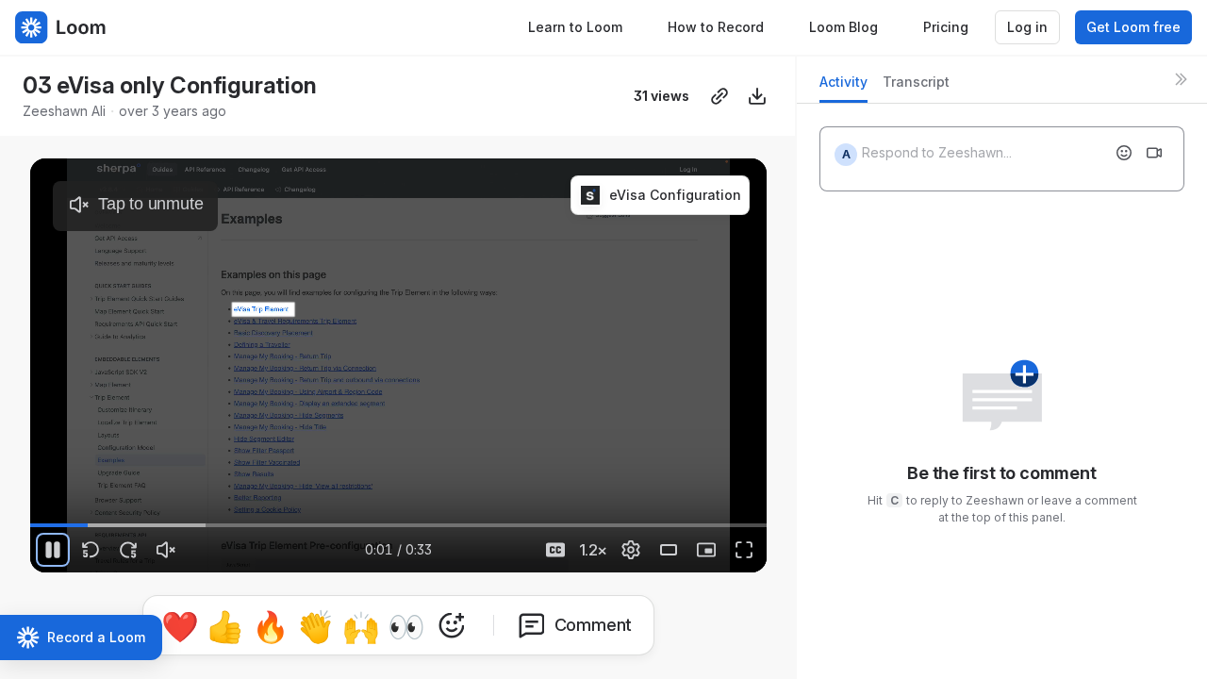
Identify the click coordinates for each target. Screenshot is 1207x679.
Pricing (945, 27)
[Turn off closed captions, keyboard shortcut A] (555, 550)
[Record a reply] (1154, 153)
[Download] (757, 96)
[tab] (843, 87)
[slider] (398, 525)
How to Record (716, 27)
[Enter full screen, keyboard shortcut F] (744, 550)
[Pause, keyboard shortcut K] (53, 550)
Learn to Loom (575, 27)
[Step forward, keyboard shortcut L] (128, 550)
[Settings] (631, 550)
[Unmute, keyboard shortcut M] (166, 550)
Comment (593, 625)
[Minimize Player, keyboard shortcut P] (706, 550)
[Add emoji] (1124, 153)
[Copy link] (719, 96)
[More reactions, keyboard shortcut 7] (452, 625)
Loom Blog (843, 27)
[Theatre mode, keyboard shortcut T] (668, 550)
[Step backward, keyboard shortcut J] (90, 550)
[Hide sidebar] (1180, 79)
